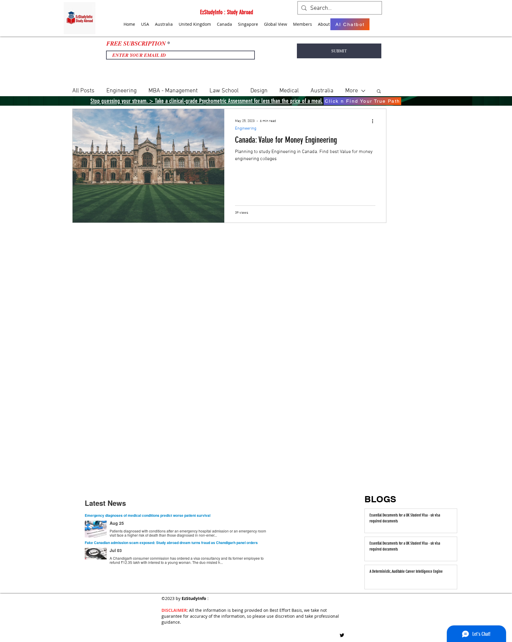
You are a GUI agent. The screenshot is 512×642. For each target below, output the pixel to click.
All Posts (83, 90)
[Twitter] (342, 635)
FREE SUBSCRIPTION (136, 43)
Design (259, 90)
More (351, 90)
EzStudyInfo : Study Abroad (226, 12)
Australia (322, 90)
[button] (379, 92)
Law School (224, 90)
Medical (289, 90)
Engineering (121, 90)
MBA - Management (173, 90)
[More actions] (374, 121)
